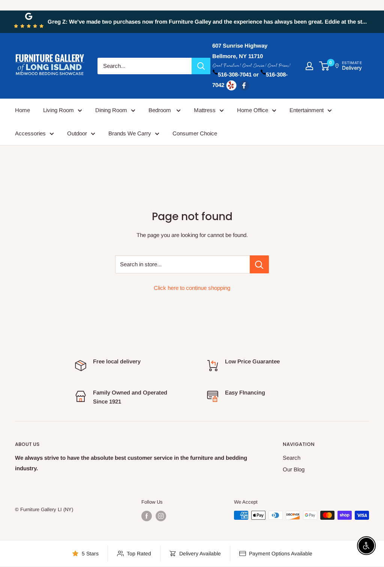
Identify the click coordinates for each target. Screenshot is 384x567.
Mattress (205, 110)
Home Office (252, 110)
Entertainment (307, 110)
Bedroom (160, 110)
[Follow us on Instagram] (161, 516)
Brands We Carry (129, 133)
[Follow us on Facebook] (146, 516)
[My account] (309, 66)
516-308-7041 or (238, 74)
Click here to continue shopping (192, 288)
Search (291, 457)
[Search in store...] (259, 264)
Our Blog (293, 469)
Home (22, 110)
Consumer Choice (194, 133)
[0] (324, 66)
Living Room (58, 110)
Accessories (30, 133)
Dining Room (111, 110)
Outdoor (77, 133)
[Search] (201, 66)
